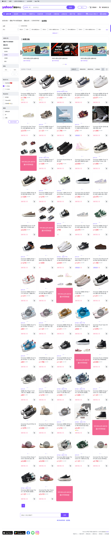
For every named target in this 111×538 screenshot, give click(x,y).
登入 (82, 7)
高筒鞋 (6, 51)
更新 (107, 531)
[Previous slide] (21, 81)
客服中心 (75, 534)
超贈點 (104, 14)
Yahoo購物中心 (11, 7)
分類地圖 (106, 534)
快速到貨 (40, 14)
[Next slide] (35, 81)
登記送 (24, 14)
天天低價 (48, 14)
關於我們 (82, 534)
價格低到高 (83, 69)
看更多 (80, 14)
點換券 (16, 14)
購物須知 (88, 534)
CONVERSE (6, 48)
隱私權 (100, 534)
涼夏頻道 (56, 14)
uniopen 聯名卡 (93, 14)
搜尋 (64, 515)
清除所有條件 (13, 122)
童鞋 (5, 61)
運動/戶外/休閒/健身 (8, 41)
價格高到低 (90, 69)
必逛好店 (64, 14)
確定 (14, 74)
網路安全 (95, 534)
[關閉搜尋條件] (30, 7)
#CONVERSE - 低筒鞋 (63, 520)
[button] (21, 52)
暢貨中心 (32, 14)
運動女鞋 (5, 45)
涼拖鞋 (6, 58)
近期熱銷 (97, 69)
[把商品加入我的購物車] (34, 102)
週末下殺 (72, 14)
